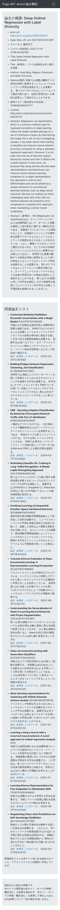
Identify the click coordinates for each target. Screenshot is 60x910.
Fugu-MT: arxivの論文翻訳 (20, 4)
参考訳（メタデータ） (28, 356)
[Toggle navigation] (54, 4)
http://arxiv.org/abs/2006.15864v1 (29, 35)
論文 (12, 356)
